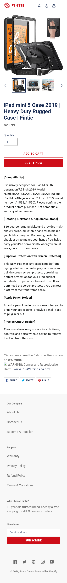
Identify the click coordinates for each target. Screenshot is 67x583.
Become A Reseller (20, 432)
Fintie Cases (27, 571)
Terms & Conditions (20, 485)
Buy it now (33, 163)
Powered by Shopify (46, 571)
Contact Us (14, 422)
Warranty (13, 456)
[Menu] (61, 5)
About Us (13, 412)
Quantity (9, 135)
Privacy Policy (16, 466)
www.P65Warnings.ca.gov (32, 369)
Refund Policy (16, 475)
